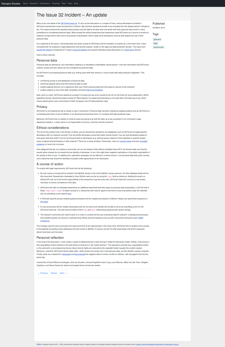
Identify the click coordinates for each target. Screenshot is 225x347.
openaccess (159, 47)
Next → (63, 273)
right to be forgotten (94, 90)
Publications (45, 3)
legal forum (129, 49)
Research (34, 3)
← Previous (43, 273)
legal (156, 43)
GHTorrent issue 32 (69, 23)
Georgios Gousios (10, 3)
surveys (123, 141)
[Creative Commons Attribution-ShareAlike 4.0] (39, 344)
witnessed (66, 254)
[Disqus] (93, 308)
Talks (63, 3)
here (69, 193)
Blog (76, 3)
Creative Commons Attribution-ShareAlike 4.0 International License (157, 344)
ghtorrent (157, 39)
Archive (54, 273)
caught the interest (44, 49)
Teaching (56, 3)
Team (70, 3)
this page (44, 201)
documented (80, 254)
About (25, 3)
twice (129, 141)
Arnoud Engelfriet (79, 49)
